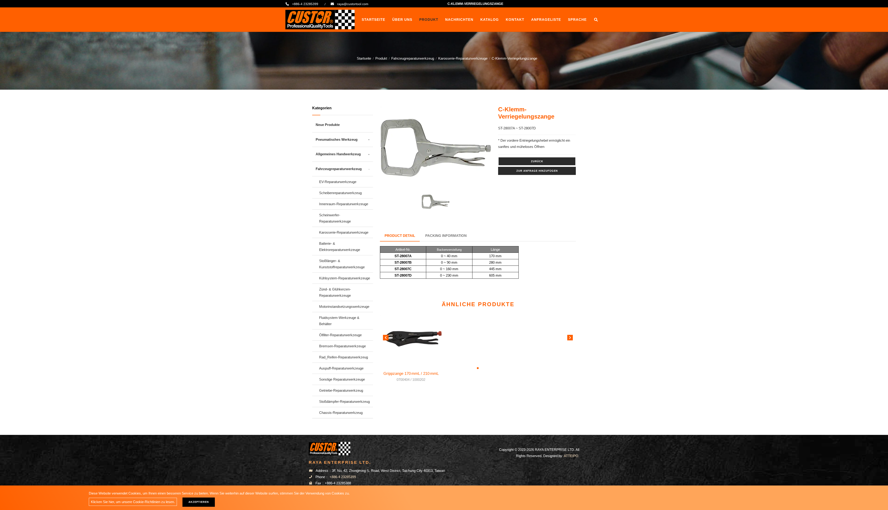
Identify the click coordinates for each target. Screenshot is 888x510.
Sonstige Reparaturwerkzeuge (342, 379)
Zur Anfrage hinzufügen (537, 170)
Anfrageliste (546, 19)
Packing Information (446, 236)
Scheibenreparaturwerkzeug (340, 193)
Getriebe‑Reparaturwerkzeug (341, 390)
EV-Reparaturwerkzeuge (337, 182)
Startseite (373, 19)
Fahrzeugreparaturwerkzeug (412, 58)
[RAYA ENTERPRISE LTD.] (320, 19)
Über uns (402, 19)
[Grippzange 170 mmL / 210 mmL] (411, 338)
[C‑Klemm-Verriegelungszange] (435, 147)
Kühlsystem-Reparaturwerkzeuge (344, 278)
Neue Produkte (328, 125)
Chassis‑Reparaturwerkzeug (341, 413)
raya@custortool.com (352, 4)
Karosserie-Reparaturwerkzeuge (462, 58)
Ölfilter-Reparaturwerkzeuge (340, 335)
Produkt (428, 19)
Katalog (489, 19)
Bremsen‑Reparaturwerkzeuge (342, 346)
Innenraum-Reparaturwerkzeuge (343, 204)
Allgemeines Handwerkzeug (338, 154)
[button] (570, 338)
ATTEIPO (571, 456)
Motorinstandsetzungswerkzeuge (344, 306)
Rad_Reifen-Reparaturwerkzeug (343, 357)
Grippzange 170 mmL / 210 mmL (411, 376)
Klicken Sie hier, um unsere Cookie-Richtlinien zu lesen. (133, 502)
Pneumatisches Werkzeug (337, 139)
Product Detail (400, 236)
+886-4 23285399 (305, 4)
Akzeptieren (198, 502)
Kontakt (515, 19)
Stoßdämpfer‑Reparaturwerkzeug (344, 401)
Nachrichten (459, 19)
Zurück (537, 161)
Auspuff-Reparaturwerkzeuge (341, 368)
